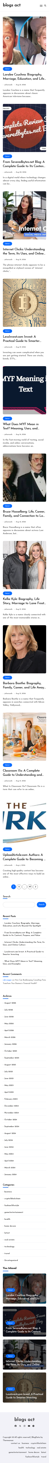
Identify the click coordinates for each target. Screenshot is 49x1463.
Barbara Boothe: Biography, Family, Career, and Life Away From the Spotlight (23, 687)
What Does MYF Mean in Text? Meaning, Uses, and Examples (21, 428)
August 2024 (10, 1133)
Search (6, 896)
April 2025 (9, 1092)
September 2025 (11, 1058)
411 (30, 887)
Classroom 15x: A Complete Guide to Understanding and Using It (22, 775)
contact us (15, 1443)
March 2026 (9, 1037)
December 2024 (11, 1106)
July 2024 (8, 1140)
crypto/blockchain (12, 1199)
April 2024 (9, 1161)
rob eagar (7, 980)
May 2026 (9, 1024)
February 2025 (11, 1099)
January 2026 (10, 1044)
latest (7, 69)
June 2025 (9, 1078)
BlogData (36, 1437)
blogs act (24, 1419)
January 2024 (10, 1175)
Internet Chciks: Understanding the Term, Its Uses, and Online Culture (24, 254)
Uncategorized (11, 1260)
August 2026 (10, 1003)
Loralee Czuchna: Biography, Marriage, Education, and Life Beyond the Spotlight (23, 79)
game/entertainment (13, 1212)
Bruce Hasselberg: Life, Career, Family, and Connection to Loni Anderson (24, 516)
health (7, 1219)
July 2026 (8, 1010)
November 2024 (11, 1113)
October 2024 (10, 1120)
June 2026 (9, 1017)
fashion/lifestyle (11, 1205)
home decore (10, 1226)
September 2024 (11, 1127)
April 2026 (9, 1030)
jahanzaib (8, 85)
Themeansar (8, 1440)
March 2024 (9, 1168)
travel (7, 1254)
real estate (9, 1240)
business (8, 1192)
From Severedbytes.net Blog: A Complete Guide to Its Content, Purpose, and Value (24, 166)
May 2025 (9, 1085)
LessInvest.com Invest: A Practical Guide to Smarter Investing (21, 341)
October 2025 (10, 1051)
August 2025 (10, 1065)
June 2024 (9, 1147)
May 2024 (9, 1154)
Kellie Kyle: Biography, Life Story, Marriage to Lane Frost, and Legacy (24, 603)
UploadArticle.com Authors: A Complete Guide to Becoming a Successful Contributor (24, 859)
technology (9, 1247)
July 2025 (8, 1072)
